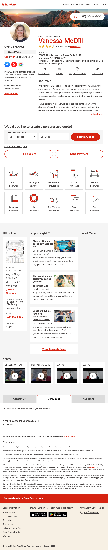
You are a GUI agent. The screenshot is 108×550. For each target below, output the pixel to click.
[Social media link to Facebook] (7, 64)
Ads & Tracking (9, 512)
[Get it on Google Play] (57, 514)
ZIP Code (45, 137)
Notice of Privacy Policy (12, 528)
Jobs (88, 4)
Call (6, 57)
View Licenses (11, 93)
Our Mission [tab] (54, 399)
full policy (92, 467)
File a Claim (29, 154)
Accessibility (8, 520)
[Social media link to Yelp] (14, 64)
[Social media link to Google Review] (21, 64)
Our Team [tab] (88, 399)
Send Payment (79, 154)
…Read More (97, 114)
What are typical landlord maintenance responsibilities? (42, 315)
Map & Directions (11, 291)
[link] (9, 4)
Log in (104, 4)
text (13, 57)
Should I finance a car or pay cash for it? (43, 244)
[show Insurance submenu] (73, 4)
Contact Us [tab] (19, 399)
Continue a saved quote (15, 146)
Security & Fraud (10, 516)
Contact (95, 4)
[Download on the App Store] (38, 514)
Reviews (79, 4)
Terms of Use (8, 524)
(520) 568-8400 (14, 317)
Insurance (67, 4)
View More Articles (54, 349)
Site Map (6, 536)
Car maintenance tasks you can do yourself (42, 279)
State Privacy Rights (11, 532)
